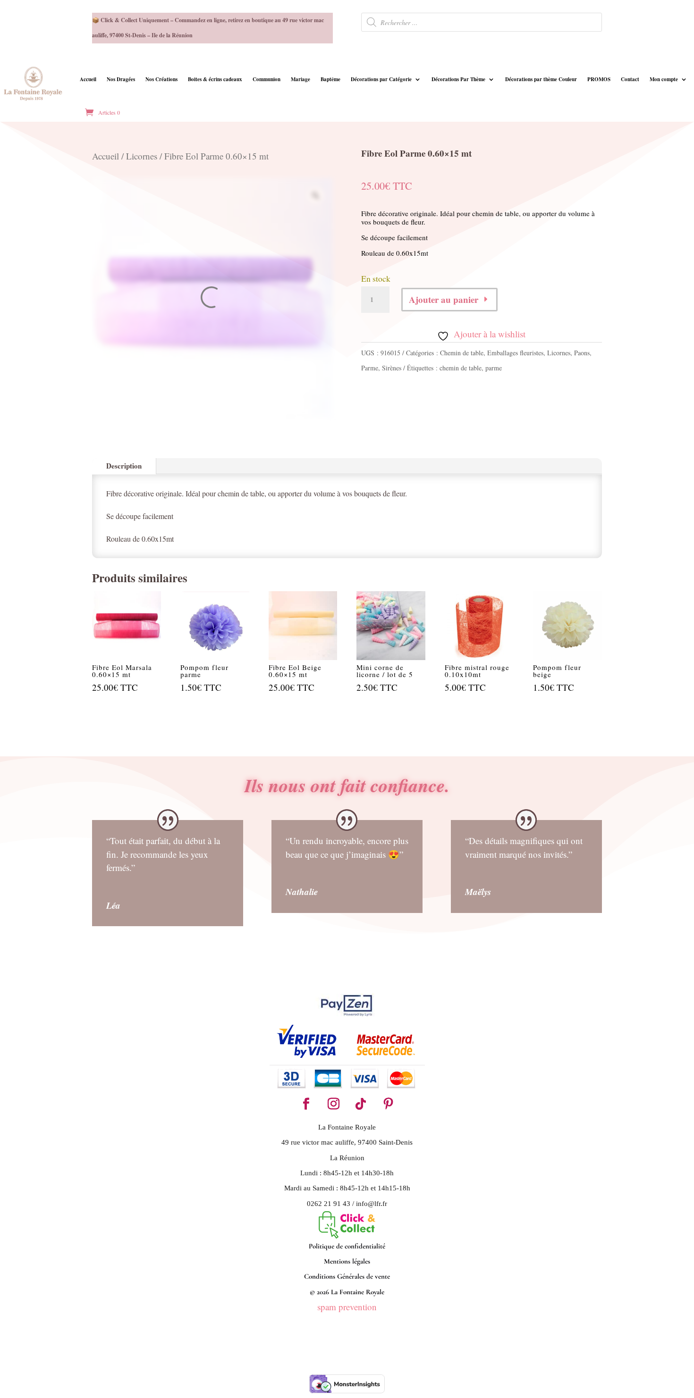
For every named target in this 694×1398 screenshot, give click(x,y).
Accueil (88, 79)
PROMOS (598, 79)
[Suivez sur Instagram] (333, 1104)
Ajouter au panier (443, 299)
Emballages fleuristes (515, 352)
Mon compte (664, 79)
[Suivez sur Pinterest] (388, 1104)
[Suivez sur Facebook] (306, 1104)
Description (124, 465)
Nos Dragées (121, 79)
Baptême (330, 79)
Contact (630, 79)
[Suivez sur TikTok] (360, 1104)
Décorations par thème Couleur (541, 79)
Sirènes (391, 367)
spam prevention (347, 1307)
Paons (582, 352)
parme (493, 367)
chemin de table (461, 367)
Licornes (141, 156)
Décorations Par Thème (458, 79)
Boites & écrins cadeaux (215, 79)
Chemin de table (461, 352)
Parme (369, 367)
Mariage (300, 79)
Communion (266, 79)
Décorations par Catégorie (381, 79)
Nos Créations (161, 79)
